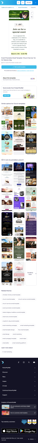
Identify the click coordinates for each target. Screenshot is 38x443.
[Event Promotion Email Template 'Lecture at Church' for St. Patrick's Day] (31, 118)
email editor (6, 343)
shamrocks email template (10, 316)
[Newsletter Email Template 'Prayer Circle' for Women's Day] (31, 199)
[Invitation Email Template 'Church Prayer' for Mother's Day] (19, 249)
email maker (23, 338)
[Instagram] (24, 362)
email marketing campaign (10, 325)
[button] (31, 12)
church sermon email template (26, 299)
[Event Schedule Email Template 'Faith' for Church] (31, 224)
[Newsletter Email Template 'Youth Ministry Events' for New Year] (19, 224)
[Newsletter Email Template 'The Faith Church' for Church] (6, 174)
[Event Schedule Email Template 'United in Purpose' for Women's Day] (31, 249)
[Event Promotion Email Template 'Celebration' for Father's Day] (6, 274)
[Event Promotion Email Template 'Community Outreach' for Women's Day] (19, 199)
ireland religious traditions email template (14, 312)
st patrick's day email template (11, 321)
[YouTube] (34, 362)
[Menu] (35, 2)
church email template (9, 299)
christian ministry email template (11, 295)
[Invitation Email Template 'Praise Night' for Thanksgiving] (6, 199)
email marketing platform (19, 343)
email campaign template (9, 338)
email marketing (17, 334)
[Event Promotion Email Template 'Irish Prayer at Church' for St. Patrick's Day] (19, 118)
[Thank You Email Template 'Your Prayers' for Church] (19, 143)
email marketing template (27, 325)
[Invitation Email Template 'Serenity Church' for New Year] (31, 143)
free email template (23, 330)
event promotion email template (11, 308)
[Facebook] (18, 362)
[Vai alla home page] (2, 2)
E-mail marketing (7, 352)
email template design (9, 330)
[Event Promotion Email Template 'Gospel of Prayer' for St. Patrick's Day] (6, 143)
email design (6, 334)
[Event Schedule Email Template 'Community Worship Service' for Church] (19, 174)
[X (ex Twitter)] (29, 362)
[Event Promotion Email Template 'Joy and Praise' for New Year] (6, 224)
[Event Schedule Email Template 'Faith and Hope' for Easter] (6, 249)
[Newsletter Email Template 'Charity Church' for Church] (31, 174)
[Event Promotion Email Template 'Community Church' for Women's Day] (19, 274)
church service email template (11, 303)
